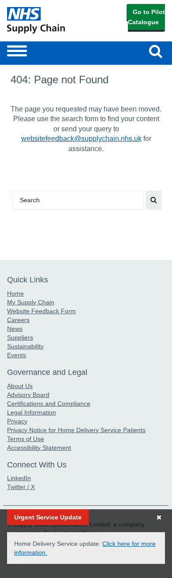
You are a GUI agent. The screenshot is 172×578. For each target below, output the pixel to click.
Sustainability (25, 346)
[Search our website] (153, 200)
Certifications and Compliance (48, 403)
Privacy (17, 421)
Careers (18, 319)
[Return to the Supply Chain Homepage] (44, 20)
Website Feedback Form (41, 311)
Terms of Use (25, 438)
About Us (20, 385)
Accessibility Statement (39, 447)
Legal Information (31, 412)
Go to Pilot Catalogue (146, 17)
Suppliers (20, 337)
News (14, 328)
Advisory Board (28, 394)
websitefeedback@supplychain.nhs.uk (81, 138)
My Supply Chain (30, 302)
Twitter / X (21, 486)
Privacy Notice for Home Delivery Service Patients (76, 430)
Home (15, 293)
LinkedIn (19, 478)
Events (16, 355)
